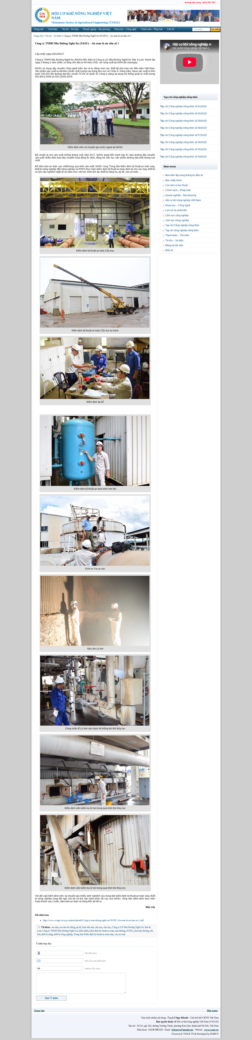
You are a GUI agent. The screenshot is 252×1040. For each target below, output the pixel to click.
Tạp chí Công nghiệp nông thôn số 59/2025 (183, 120)
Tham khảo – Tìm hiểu (177, 235)
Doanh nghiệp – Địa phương (96, 29)
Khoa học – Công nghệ (125, 29)
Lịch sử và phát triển (176, 210)
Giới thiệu (52, 29)
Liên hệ (170, 29)
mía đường (120, 930)
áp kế (78, 927)
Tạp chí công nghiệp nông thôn (182, 230)
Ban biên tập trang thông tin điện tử (184, 175)
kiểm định (83, 930)
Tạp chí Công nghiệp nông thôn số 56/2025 (183, 142)
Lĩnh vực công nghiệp (177, 215)
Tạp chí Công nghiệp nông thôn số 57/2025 (183, 135)
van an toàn (120, 934)
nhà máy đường (141, 930)
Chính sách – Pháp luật (151, 29)
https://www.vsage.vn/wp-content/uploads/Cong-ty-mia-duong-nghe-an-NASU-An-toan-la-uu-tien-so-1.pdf (93, 920)
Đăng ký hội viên (174, 245)
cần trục (98, 927)
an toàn (55, 927)
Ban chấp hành (173, 180)
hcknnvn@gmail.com (182, 1029)
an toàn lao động (67, 927)
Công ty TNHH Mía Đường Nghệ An (60, 930)
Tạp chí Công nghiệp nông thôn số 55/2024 (183, 149)
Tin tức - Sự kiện (53, 35)
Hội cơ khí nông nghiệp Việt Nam (183, 200)
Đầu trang (212, 1010)
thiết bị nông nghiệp (63, 934)
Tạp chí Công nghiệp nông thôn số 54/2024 (183, 156)
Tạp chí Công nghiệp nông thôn (182, 225)
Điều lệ (169, 250)
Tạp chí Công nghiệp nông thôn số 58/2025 (183, 128)
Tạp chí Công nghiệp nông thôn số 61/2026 (183, 106)
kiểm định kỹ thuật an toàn (101, 930)
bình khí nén (88, 927)
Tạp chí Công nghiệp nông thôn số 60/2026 (183, 113)
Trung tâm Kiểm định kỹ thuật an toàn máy (94, 934)
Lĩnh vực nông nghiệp (177, 220)
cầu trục (107, 927)
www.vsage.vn (211, 1029)
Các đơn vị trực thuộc (176, 185)
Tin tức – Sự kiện (70, 29)
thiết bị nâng (47, 934)
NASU (129, 930)
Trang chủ (38, 29)
